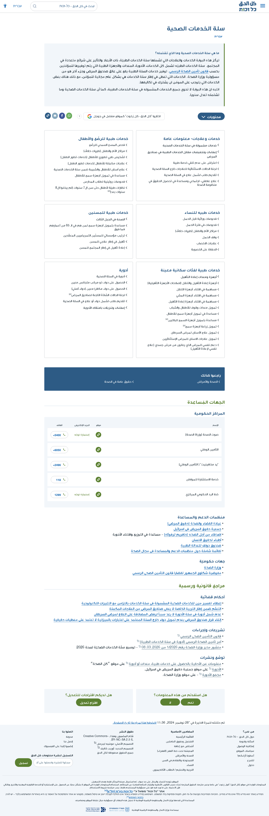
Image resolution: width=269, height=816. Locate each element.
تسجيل (23, 762)
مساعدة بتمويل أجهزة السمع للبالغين (192, 320)
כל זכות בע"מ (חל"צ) (120, 790)
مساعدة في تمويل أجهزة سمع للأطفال (100, 175)
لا (170, 702)
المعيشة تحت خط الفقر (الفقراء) (175, 750)
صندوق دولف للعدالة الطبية (201, 545)
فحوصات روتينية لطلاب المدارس (104, 181)
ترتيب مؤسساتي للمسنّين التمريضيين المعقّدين (94, 235)
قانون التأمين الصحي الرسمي (200, 636)
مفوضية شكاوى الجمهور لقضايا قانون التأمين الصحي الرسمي (177, 573)
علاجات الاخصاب (207, 243)
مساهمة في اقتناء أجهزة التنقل (196, 289)
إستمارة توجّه (81, 434)
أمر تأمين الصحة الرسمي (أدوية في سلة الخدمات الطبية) (180, 642)
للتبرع (250, 760)
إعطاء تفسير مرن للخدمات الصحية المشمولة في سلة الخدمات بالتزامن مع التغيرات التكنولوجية (151, 603)
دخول (251, 765)
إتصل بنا (68, 741)
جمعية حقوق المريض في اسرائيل (197, 529)
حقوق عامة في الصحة (117, 381)
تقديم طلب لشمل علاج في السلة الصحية (190, 175)
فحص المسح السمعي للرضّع (107, 145)
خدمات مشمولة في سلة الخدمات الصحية (190, 144)
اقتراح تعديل (88, 702)
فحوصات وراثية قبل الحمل (200, 219)
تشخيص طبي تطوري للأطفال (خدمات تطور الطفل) (92, 157)
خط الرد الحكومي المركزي (202, 494)
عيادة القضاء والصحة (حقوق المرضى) (194, 523)
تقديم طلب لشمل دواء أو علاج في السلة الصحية (94, 301)
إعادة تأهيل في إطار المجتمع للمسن (102, 247)
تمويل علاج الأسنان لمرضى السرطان (194, 332)
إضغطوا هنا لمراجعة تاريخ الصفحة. (134, 722)
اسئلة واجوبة (246, 741)
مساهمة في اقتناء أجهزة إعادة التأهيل (193, 301)
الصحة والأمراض (207, 381)
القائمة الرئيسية (185, 736)
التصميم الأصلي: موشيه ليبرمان (115, 743)
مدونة (69, 736)
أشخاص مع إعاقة (184, 746)
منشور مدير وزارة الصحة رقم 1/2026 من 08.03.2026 (181, 647)
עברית (17, 6)
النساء (190, 765)
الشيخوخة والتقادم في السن (178, 760)
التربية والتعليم (185, 769)
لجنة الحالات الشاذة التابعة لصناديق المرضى (98, 295)
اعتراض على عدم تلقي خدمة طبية (195, 162)
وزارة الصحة (212, 567)
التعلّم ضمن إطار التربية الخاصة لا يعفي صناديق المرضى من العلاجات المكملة (165, 609)
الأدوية (216, 669)
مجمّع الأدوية (211, 675)
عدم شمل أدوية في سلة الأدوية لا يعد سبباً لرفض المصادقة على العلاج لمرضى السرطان (157, 614)
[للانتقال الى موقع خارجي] (98, 434)
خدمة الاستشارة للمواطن (202, 479)
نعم (191, 702)
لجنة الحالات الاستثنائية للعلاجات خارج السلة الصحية (184, 169)
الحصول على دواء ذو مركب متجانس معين (98, 282)
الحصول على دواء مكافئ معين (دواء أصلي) (98, 288)
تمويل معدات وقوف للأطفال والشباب (193, 307)
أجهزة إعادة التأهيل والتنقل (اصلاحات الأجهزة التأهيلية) (182, 283)
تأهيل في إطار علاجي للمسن (107, 241)
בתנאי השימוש (136, 797)
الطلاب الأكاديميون (163, 769)
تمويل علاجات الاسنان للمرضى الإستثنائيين (189, 339)
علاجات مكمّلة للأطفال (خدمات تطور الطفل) (96, 163)
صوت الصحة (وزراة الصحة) (201, 434)
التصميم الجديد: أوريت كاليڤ (116, 748)
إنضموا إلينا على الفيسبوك (58, 746)
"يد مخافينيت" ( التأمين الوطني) (198, 464)
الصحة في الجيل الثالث (110, 218)
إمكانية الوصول (245, 746)
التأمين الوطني (209, 449)
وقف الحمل (209, 237)
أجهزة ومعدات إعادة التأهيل (199, 276)
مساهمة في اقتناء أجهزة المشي (196, 295)
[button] (262, 6)
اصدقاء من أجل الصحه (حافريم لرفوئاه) (192, 534)
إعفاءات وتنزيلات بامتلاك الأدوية (104, 307)
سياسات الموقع (245, 750)
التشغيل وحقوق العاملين (180, 741)
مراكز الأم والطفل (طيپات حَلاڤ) (104, 151)
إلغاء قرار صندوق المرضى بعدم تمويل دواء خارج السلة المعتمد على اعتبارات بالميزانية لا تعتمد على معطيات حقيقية (137, 620)
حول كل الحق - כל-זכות (240, 736)
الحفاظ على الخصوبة (204, 249)
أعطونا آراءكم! (245, 755)
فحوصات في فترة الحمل (201, 225)
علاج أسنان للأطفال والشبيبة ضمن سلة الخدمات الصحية (89, 169)
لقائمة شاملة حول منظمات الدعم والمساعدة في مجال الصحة (176, 551)
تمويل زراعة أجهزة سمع (201, 326)
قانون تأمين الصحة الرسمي (188, 71)
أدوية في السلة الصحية (110, 276)
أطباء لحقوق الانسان (206, 540)
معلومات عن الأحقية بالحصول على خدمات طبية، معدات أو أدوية (175, 664)
